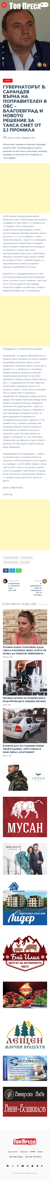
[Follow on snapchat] (32, 1166)
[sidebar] (46, 5)
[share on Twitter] (3, 52)
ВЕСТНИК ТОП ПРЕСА (33, 1157)
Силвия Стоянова (14, 138)
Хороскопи (24, 1152)
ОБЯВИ (32, 1152)
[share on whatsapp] (3, 47)
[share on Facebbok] (3, 58)
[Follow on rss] (42, 1166)
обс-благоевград (10, 562)
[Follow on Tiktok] (28, 1166)
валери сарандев (11, 557)
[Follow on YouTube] (23, 1166)
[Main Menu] (4, 5)
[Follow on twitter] (13, 1166)
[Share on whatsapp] (19, 570)
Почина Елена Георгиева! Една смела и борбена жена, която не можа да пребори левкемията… (24, 650)
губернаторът (26, 557)
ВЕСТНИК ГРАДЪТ (16, 1157)
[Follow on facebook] (8, 1166)
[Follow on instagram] (18, 1166)
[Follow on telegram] (37, 1166)
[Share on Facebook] (6, 570)
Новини (8, 80)
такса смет (25, 562)
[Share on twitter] (12, 570)
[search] (42, 5)
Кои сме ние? (13, 1152)
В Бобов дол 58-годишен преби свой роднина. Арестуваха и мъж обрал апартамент (23, 749)
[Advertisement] (25, 188)
